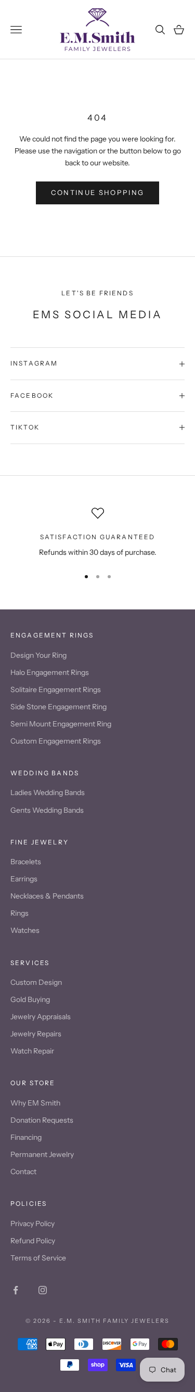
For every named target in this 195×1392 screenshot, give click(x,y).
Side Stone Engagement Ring (58, 706)
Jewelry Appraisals (40, 1016)
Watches (25, 930)
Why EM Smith (35, 1103)
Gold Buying (30, 999)
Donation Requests (41, 1120)
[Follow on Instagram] (42, 1290)
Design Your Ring (38, 655)
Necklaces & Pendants (47, 896)
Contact (23, 1171)
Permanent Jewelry (42, 1154)
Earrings (23, 878)
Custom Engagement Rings (55, 741)
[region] (97, 532)
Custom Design (36, 982)
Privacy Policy (32, 1223)
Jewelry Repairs (35, 1033)
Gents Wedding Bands (47, 810)
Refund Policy (32, 1240)
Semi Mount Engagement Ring (60, 723)
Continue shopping (98, 192)
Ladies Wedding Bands (47, 792)
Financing (26, 1137)
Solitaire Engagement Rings (55, 689)
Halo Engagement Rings (49, 672)
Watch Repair (32, 1051)
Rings (19, 913)
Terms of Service (38, 1258)
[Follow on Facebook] (15, 1290)
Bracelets (25, 861)
